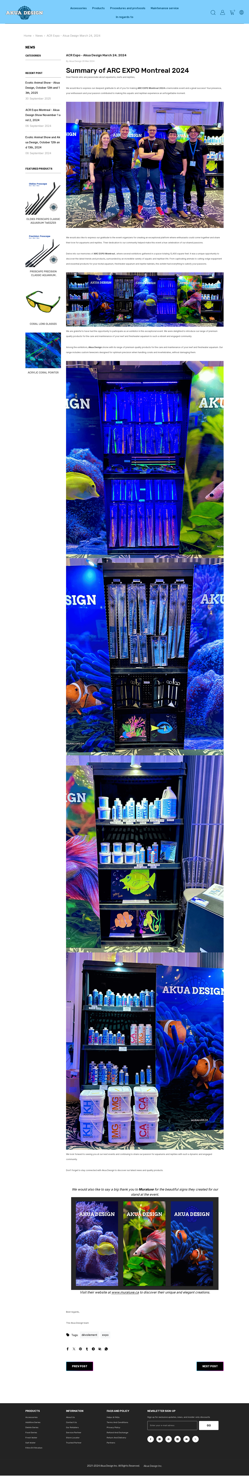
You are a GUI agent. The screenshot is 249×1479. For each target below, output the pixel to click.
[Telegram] (93, 1348)
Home (28, 35)
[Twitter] (74, 1348)
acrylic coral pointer (43, 372)
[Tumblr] (86, 1348)
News (39, 35)
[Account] (222, 12)
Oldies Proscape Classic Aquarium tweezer (43, 221)
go (209, 1425)
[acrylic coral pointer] (43, 350)
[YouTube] (186, 1439)
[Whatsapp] (106, 1348)
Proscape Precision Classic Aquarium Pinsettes (43, 273)
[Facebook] (67, 1348)
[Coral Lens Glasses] (43, 302)
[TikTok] (177, 1439)
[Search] (213, 12)
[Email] (99, 1348)
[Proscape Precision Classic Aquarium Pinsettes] (43, 249)
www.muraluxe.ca (125, 1292)
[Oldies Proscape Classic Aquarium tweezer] (43, 197)
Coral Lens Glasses (43, 323)
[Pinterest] (80, 1348)
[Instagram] (159, 1439)
